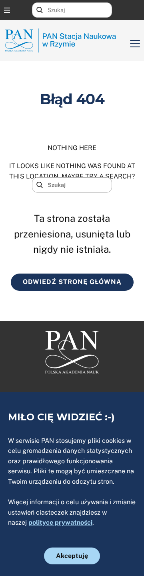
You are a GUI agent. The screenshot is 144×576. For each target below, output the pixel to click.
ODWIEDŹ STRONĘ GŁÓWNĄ (72, 282)
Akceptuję (72, 556)
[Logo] (72, 352)
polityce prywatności (60, 522)
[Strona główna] (64, 40)
